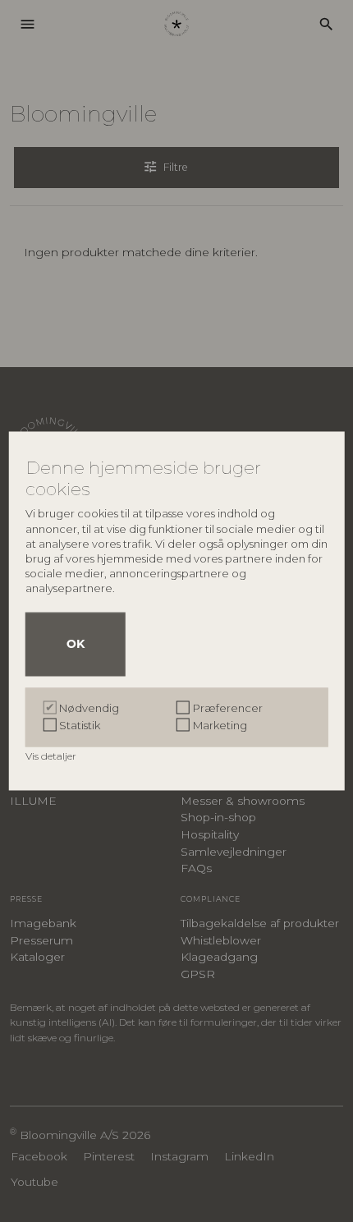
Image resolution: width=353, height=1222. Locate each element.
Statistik (79, 726)
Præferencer (228, 708)
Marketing (220, 726)
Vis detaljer (52, 757)
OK (75, 644)
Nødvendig (89, 708)
